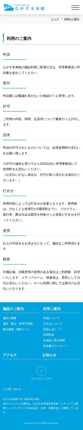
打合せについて (52, 323)
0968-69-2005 (31, 399)
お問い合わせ (13, 389)
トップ (55, 19)
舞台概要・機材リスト (16, 329)
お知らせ (49, 355)
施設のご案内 (13, 309)
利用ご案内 (52, 309)
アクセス (10, 355)
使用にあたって (52, 329)
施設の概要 (9, 318)
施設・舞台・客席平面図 (18, 323)
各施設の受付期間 (54, 340)
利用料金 (48, 334)
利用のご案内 (71, 19)
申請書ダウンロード (55, 345)
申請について (51, 318)
